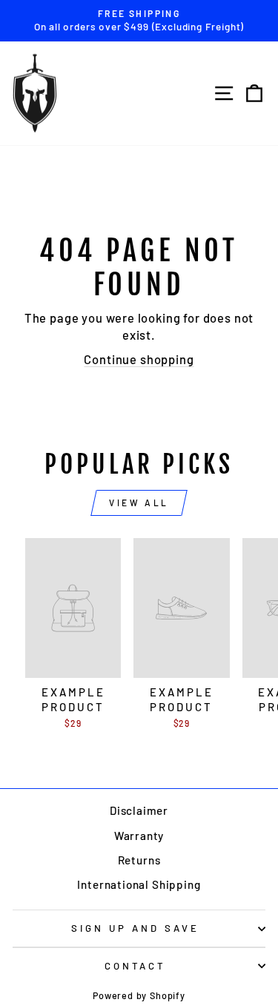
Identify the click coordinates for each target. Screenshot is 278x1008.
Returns (139, 860)
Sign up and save (135, 928)
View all (139, 502)
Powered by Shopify (139, 995)
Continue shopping (138, 359)
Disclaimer (139, 810)
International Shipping (138, 884)
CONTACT (136, 966)
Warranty (139, 835)
